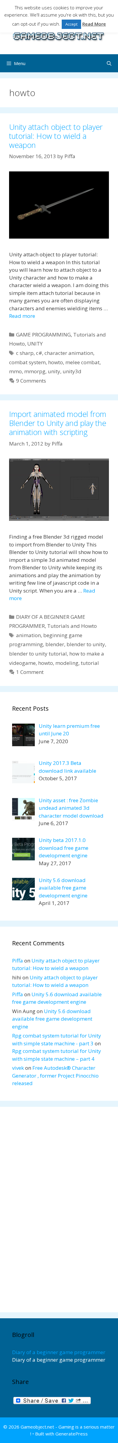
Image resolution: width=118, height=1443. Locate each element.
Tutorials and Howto (72, 625)
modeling (66, 662)
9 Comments (31, 380)
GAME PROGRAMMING (43, 334)
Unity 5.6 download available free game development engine (52, 1019)
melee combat (82, 362)
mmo (15, 371)
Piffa (17, 960)
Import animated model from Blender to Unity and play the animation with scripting (57, 423)
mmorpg (34, 371)
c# (39, 352)
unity (54, 371)
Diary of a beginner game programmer (58, 1352)
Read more (22, 315)
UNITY (35, 343)
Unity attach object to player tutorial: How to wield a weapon (56, 136)
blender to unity (86, 644)
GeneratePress (71, 1434)
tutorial (90, 662)
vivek (18, 1067)
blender (54, 644)
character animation (68, 352)
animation (28, 635)
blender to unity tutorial (38, 653)
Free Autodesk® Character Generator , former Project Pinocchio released (55, 1075)
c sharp (25, 352)
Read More (94, 24)
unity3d (72, 371)
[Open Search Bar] (109, 63)
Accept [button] (71, 24)
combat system (27, 362)
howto (55, 362)
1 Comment (30, 671)
